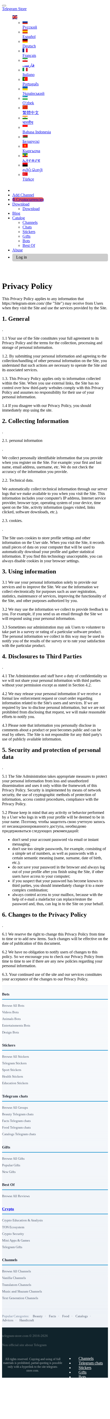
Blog (16, 213)
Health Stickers (12, 1076)
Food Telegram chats (16, 1127)
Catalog (18, 218)
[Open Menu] (4, 5)
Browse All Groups (15, 1107)
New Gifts (9, 1172)
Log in (21, 257)
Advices (7, 1320)
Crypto (8, 1209)
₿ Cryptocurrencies (28, 199)
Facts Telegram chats (16, 1121)
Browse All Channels (16, 1271)
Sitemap (85, 1381)
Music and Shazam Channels (22, 1291)
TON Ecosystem (13, 1227)
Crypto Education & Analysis (22, 1220)
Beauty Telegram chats (18, 1114)
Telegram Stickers (14, 1063)
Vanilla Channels (14, 1278)
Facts (52, 1316)
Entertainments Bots (16, 1025)
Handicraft (26, 1320)
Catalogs (81, 1316)
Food (65, 1316)
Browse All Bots (13, 1005)
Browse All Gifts (13, 1158)
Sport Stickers (11, 1070)
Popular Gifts (11, 1165)
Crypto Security (13, 1234)
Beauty (38, 1316)
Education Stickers (15, 1083)
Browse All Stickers (15, 1056)
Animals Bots (11, 1019)
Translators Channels (16, 1285)
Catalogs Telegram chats (19, 1134)
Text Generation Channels (20, 1298)
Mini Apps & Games (16, 1240)
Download (20, 204)
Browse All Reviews (16, 1196)
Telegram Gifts (12, 1247)
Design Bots (10, 1032)
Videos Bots (10, 1012)
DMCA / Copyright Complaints (77, 1412)
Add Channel (23, 195)
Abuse (17, 250)
